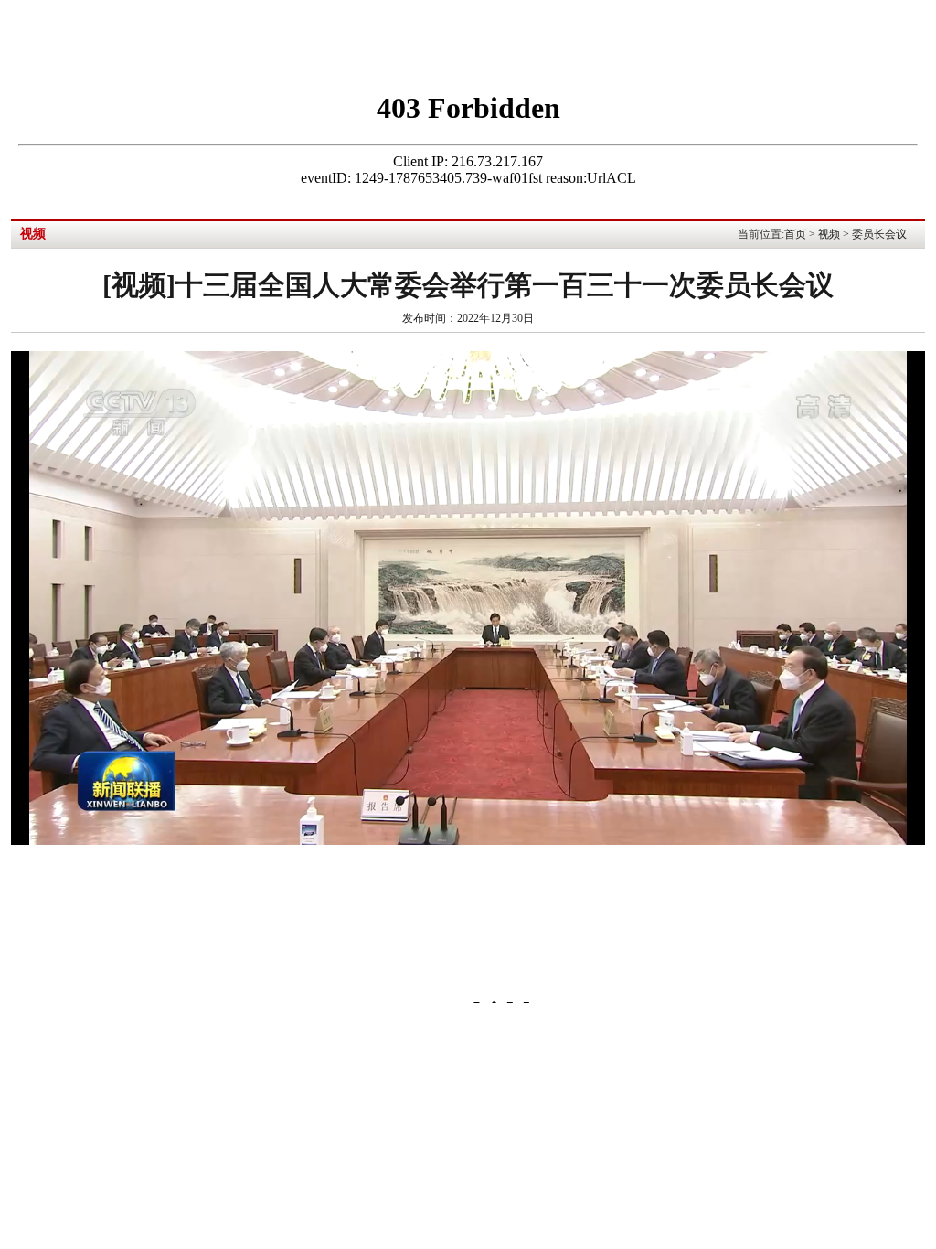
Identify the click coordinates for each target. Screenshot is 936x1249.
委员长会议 (879, 234)
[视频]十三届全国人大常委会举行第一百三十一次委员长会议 (468, 285)
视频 (829, 234)
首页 (795, 234)
